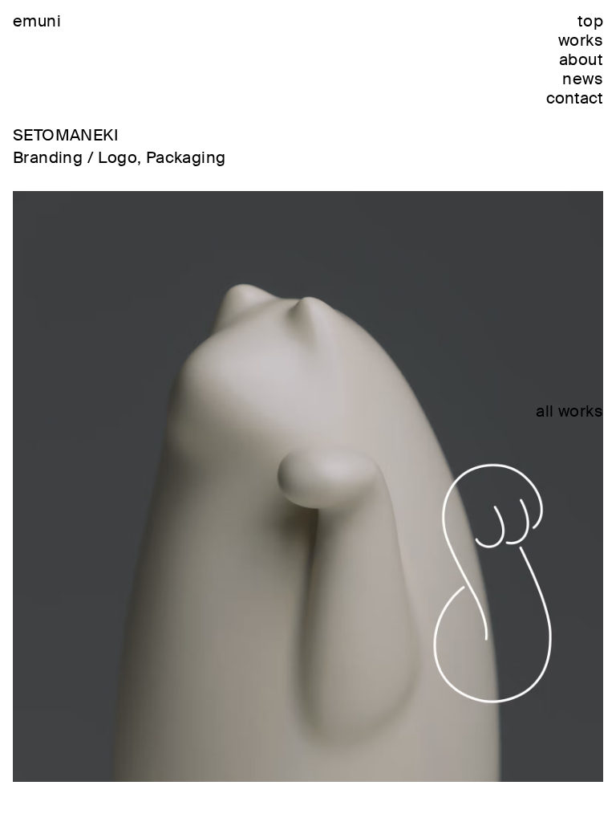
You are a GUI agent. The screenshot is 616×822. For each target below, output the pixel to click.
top (590, 20)
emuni (37, 20)
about (581, 59)
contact (574, 98)
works (580, 40)
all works (569, 411)
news (582, 78)
